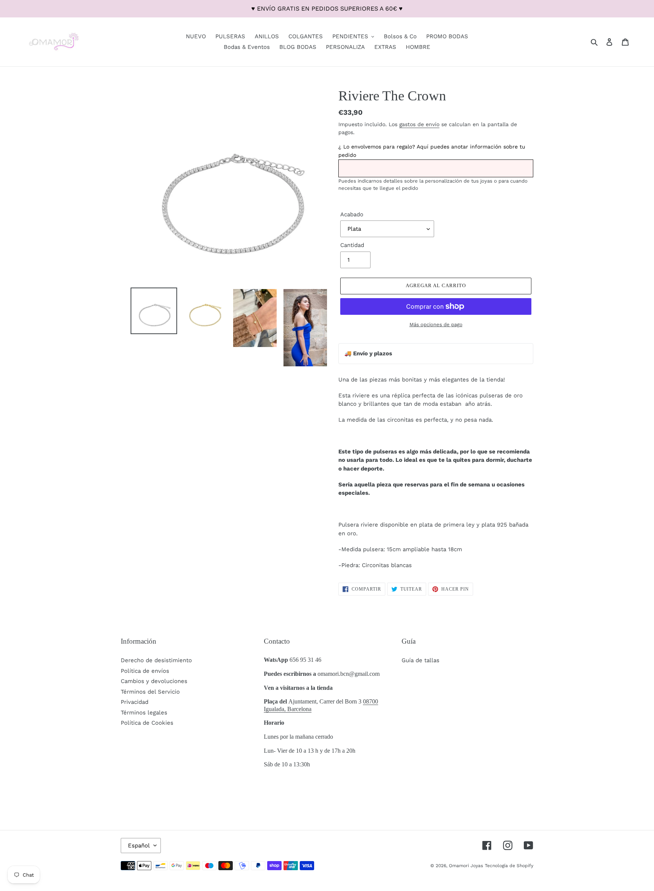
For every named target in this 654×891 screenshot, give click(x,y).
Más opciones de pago (436, 324)
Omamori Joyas (466, 865)
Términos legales (144, 712)
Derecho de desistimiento (156, 660)
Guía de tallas (420, 660)
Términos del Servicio (150, 691)
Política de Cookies (147, 722)
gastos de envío (419, 124)
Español (139, 845)
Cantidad (352, 245)
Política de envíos (145, 670)
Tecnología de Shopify (509, 865)
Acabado (351, 214)
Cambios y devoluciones (154, 681)
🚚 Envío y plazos (368, 353)
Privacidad (134, 702)
